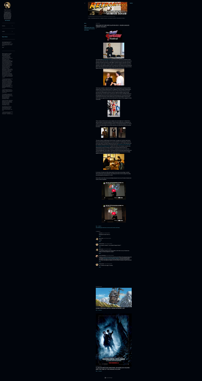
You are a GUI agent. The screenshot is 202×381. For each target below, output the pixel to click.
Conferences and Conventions (89, 28)
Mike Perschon (101, 238)
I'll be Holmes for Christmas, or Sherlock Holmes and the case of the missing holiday (113, 368)
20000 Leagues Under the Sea (89, 27)
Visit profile (7, 20)
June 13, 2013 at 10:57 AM (108, 263)
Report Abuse (5, 36)
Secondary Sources (112, 18)
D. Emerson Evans (101, 243)
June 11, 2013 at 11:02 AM (108, 243)
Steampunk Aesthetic (95, 18)
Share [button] (85, 23)
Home (89, 18)
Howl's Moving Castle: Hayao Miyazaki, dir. (110, 308)
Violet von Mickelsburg (102, 255)
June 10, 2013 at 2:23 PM (107, 238)
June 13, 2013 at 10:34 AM (110, 255)
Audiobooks (119, 18)
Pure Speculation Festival (106, 59)
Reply (100, 236)
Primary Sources (103, 18)
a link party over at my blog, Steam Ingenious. (111, 257)
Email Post (99, 226)
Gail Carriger (118, 227)
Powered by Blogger (109, 377)
